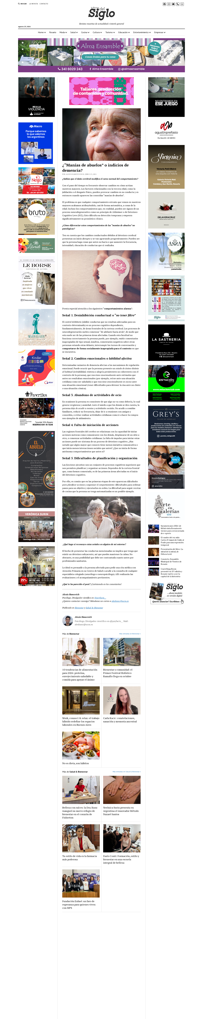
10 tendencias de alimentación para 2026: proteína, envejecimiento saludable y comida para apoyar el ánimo (79, 674)
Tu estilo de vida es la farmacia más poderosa (79, 857)
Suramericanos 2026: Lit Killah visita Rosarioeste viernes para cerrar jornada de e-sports (172, 530)
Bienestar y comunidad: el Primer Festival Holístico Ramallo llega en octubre (117, 673)
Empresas (158, 32)
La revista (33, 4)
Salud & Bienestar (94, 607)
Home (41, 32)
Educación (123, 32)
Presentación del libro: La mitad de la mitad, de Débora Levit (172, 551)
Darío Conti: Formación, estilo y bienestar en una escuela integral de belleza (121, 859)
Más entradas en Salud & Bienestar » (127, 772)
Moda (62, 32)
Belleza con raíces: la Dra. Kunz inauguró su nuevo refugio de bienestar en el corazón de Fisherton (79, 812)
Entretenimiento (141, 32)
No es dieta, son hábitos (75, 763)
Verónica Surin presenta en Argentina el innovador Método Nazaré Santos (121, 811)
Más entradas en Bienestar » (130, 634)
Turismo (109, 32)
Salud (73, 32)
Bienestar (79, 607)
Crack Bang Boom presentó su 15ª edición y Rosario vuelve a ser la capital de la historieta (171, 573)
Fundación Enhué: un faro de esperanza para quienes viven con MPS (78, 904)
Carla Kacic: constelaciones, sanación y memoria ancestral (120, 719)
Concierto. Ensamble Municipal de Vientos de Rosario (171, 561)
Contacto (43, 4)
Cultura (96, 32)
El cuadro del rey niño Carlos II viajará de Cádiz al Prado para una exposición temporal (172, 541)
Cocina (84, 32)
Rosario (52, 32)
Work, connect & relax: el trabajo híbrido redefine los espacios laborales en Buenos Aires (80, 721)
